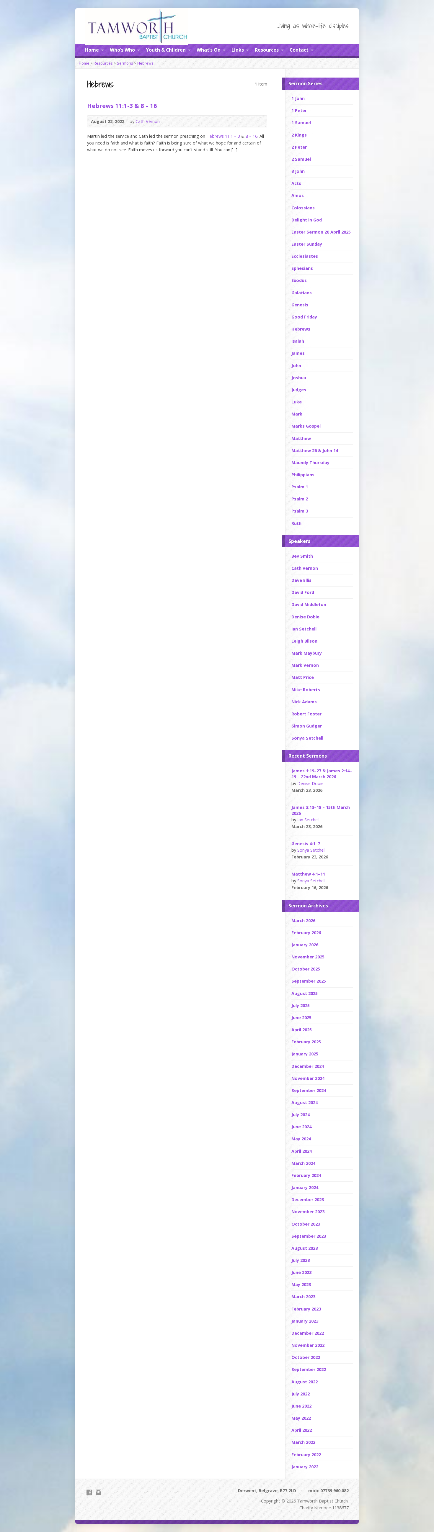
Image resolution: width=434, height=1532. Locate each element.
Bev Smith (302, 556)
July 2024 (300, 1114)
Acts (296, 183)
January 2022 (304, 1466)
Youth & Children (166, 50)
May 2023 (301, 1284)
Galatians (301, 292)
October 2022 (305, 1357)
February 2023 (306, 1309)
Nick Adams (304, 702)
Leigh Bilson (304, 641)
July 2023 (300, 1260)
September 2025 (308, 981)
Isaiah (297, 341)
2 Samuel (301, 159)
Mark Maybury (306, 653)
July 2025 (300, 1005)
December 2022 (307, 1333)
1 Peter (299, 110)
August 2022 (304, 1382)
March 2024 (303, 1163)
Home (92, 50)
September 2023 (308, 1236)
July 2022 (300, 1394)
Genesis (299, 305)
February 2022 (306, 1454)
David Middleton (308, 604)
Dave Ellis (301, 580)
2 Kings (299, 135)
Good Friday (304, 317)
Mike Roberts (305, 689)
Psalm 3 (299, 511)
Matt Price (302, 677)
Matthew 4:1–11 (308, 874)
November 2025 (307, 957)
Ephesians (302, 268)
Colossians (303, 208)
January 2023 (304, 1321)
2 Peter (299, 147)
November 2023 (307, 1211)
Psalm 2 (299, 499)
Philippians (302, 474)
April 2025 (301, 1029)
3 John (298, 171)
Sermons (125, 63)
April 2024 (301, 1151)
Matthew (301, 438)
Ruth (296, 523)
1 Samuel (301, 122)
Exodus (299, 280)
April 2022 (301, 1430)
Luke (296, 402)
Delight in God (306, 220)
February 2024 (306, 1175)
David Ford (302, 592)
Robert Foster (306, 714)
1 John (298, 98)
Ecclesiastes (304, 256)
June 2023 (301, 1272)
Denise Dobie (305, 617)
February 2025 (306, 1042)
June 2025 (301, 1017)
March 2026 (303, 920)
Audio (259, 121)
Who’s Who (122, 50)
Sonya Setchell (307, 738)
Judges (298, 390)
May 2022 (301, 1418)
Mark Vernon (305, 665)
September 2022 (308, 1369)
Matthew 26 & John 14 (314, 450)
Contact (299, 50)
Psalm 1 (299, 487)
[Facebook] (89, 1492)
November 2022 (307, 1345)
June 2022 (301, 1406)
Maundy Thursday (310, 462)
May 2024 (301, 1139)
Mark (296, 414)
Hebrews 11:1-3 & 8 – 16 (122, 105)
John (296, 365)
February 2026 (306, 932)
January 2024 (304, 1187)
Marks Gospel (306, 426)
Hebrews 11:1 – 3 (223, 136)
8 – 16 (251, 136)
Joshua (298, 377)
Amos (297, 195)
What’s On (209, 50)
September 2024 (308, 1090)
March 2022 (303, 1442)
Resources (267, 50)
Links (237, 50)
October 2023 (305, 1224)
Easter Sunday (306, 244)
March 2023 (303, 1296)
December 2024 (307, 1066)
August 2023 (304, 1248)
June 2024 (301, 1126)
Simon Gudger (306, 726)
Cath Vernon (148, 121)
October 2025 (305, 969)
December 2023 (307, 1199)
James (298, 353)
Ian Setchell (303, 629)
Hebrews (145, 63)
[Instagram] (98, 1492)
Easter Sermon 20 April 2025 (321, 232)
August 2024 (304, 1102)
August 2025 (304, 993)
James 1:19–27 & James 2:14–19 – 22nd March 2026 (321, 773)
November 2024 (307, 1078)
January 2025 (304, 1054)
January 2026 (304, 945)
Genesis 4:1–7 (305, 843)
